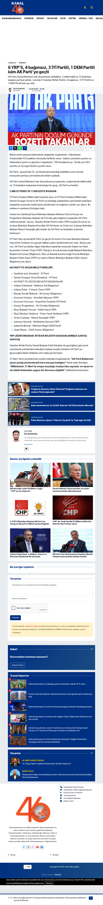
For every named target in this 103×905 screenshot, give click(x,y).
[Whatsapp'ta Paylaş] (20, 148)
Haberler (12, 63)
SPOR (63, 18)
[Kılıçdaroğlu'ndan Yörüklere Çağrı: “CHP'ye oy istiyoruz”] (30, 475)
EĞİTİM (72, 18)
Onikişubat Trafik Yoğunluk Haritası (78, 790)
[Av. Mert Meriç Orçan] (15, 762)
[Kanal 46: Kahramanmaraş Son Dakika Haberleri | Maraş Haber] (17, 8)
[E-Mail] (26, 449)
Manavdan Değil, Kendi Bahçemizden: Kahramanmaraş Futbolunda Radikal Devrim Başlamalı (57, 776)
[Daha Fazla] (25, 148)
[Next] (42, 847)
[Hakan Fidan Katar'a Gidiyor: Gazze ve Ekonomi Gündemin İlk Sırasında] (30, 540)
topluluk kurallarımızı (32, 626)
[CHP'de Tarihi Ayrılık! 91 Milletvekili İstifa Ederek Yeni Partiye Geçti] (73, 508)
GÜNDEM (28, 18)
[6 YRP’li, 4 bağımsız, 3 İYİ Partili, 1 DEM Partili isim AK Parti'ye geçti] (51, 119)
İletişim (56, 855)
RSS (28, 867)
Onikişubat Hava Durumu (74, 787)
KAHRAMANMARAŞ (11, 18)
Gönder (15, 618)
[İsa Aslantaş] (16, 436)
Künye (12, 855)
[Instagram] (33, 847)
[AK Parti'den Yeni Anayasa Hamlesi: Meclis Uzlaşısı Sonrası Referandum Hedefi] (73, 540)
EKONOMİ (52, 18)
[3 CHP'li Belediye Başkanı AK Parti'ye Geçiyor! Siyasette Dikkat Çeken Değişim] (30, 508)
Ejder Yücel (28, 771)
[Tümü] (92, 649)
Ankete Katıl (17, 665)
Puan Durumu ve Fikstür (73, 793)
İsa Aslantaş (30, 434)
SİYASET (40, 18)
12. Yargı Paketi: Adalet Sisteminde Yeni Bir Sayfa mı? (46, 764)
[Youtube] (37, 847)
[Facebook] (24, 847)
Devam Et (27, 444)
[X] (28, 847)
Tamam (49, 883)
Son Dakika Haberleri (72, 798)
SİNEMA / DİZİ (86, 18)
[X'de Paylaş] (15, 148)
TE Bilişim (57, 875)
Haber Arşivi (68, 801)
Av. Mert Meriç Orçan (33, 760)
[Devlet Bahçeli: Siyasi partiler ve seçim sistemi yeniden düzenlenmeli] (73, 475)
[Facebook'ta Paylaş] (10, 148)
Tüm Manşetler (70, 795)
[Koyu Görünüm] (85, 7)
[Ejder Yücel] (15, 774)
